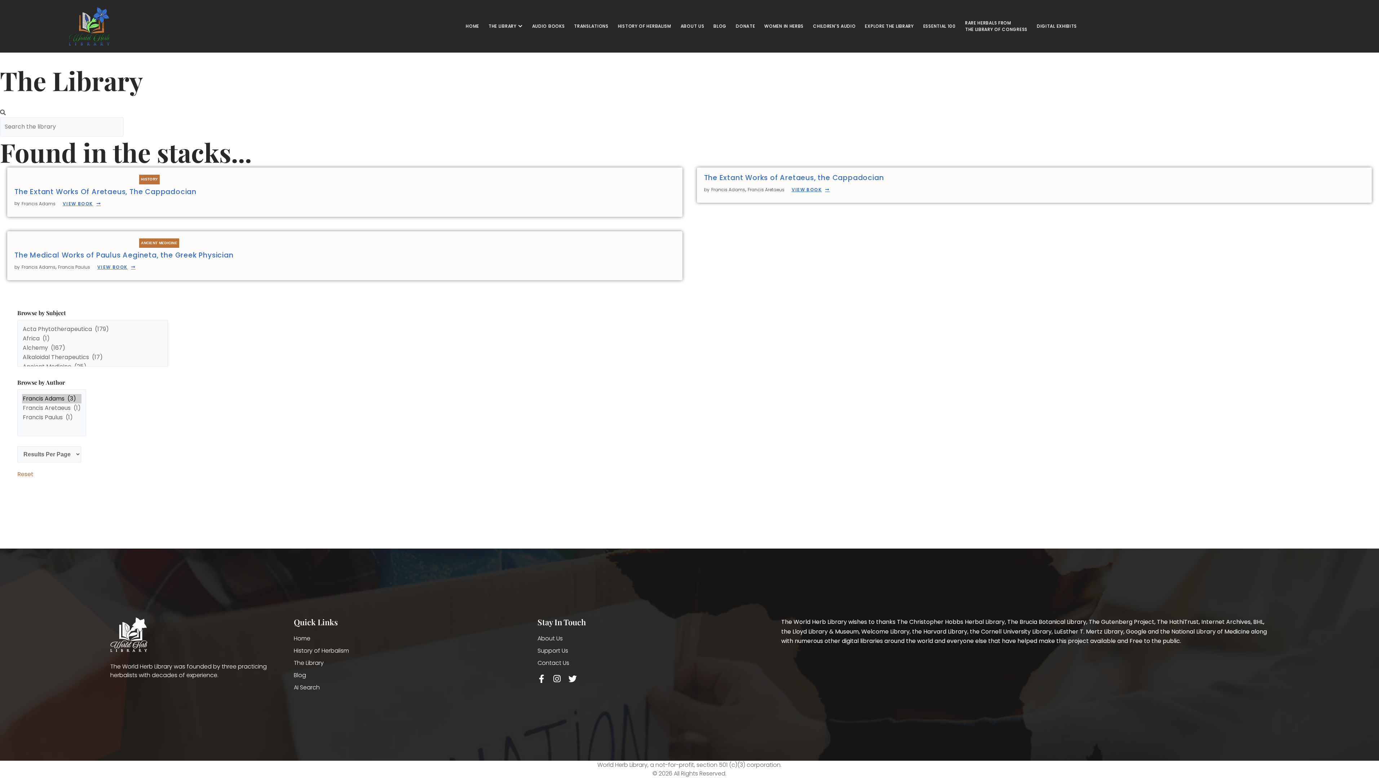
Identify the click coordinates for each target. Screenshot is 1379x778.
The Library (309, 663)
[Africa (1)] (92, 338)
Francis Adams (39, 204)
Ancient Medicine (159, 243)
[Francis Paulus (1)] (51, 417)
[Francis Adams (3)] (51, 398)
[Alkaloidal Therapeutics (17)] (92, 357)
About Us (550, 638)
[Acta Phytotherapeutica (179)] (92, 329)
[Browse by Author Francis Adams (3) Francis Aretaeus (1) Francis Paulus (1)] (51, 414)
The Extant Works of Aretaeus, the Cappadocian (794, 178)
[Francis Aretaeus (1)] (51, 408)
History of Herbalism (321, 651)
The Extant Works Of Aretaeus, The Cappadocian (105, 192)
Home (302, 638)
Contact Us (553, 663)
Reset (25, 474)
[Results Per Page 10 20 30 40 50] (49, 454)
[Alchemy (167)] (92, 348)
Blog (300, 675)
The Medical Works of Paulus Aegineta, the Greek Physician (124, 255)
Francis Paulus (74, 267)
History (149, 179)
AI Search (307, 687)
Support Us (553, 651)
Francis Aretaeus (766, 190)
